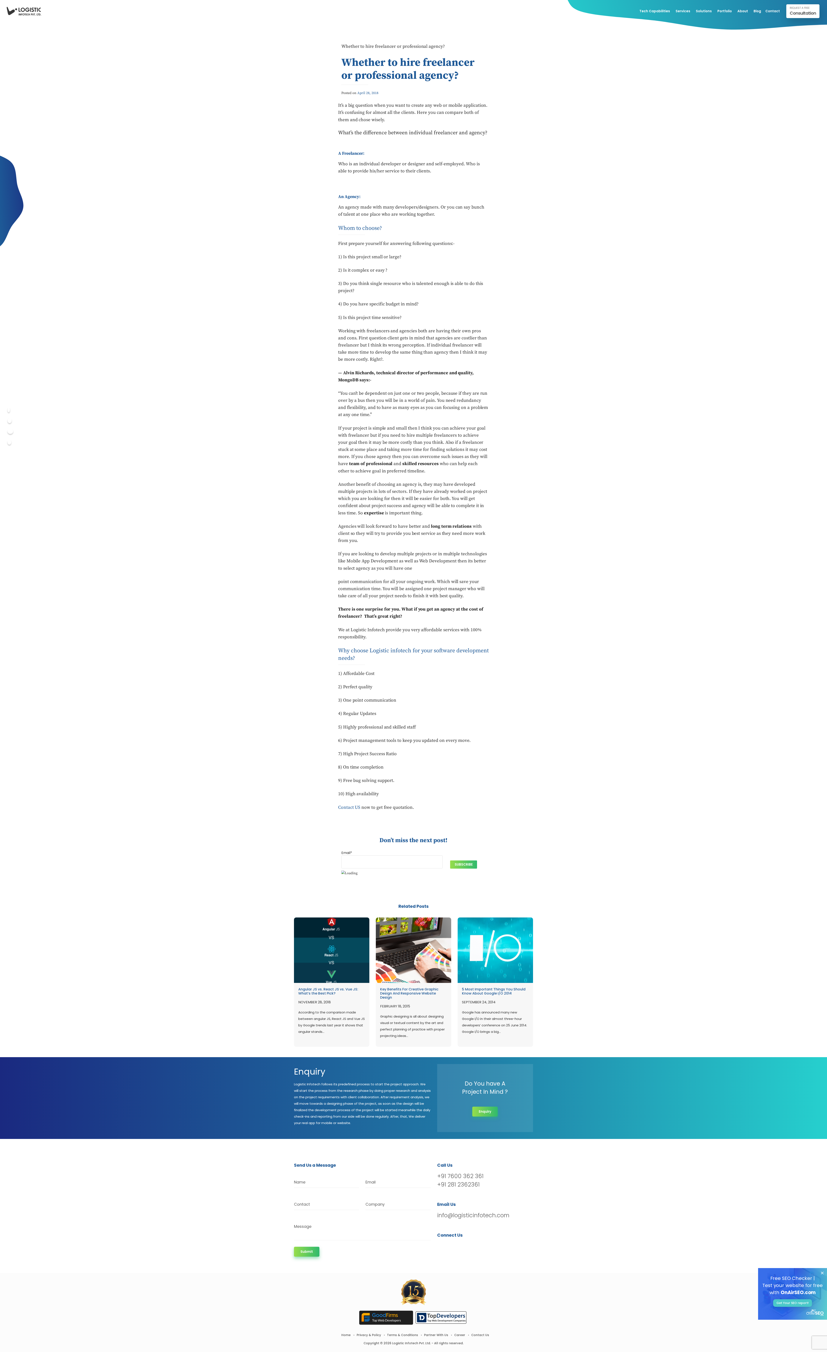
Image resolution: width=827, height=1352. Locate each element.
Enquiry (485, 1111)
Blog (757, 11)
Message (302, 1226)
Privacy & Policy (369, 1335)
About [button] (742, 11)
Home (346, 1335)
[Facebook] (9, 409)
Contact (772, 11)
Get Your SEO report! (792, 1303)
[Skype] (9, 442)
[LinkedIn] (463, 1246)
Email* (346, 852)
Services (683, 11)
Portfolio (724, 11)
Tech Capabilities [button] (654, 11)
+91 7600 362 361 (460, 1176)
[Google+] (10, 431)
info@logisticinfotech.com (473, 1215)
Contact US (349, 807)
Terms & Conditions (402, 1335)
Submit (306, 1251)
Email (370, 1182)
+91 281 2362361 (458, 1184)
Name (299, 1182)
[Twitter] (10, 420)
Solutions (704, 11)
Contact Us (480, 1335)
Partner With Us (436, 1335)
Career (459, 1335)
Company (375, 1204)
